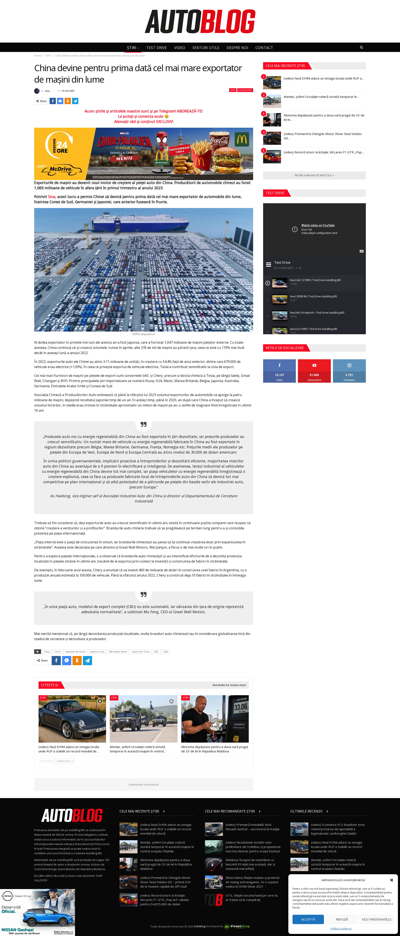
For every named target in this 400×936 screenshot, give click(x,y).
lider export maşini (118, 651)
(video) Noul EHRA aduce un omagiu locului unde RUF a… (324, 78)
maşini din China (140, 651)
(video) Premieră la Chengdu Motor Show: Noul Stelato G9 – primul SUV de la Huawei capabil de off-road (165, 881)
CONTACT (264, 47)
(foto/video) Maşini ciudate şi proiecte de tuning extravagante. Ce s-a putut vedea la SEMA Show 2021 (253, 881)
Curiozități (245, 90)
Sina (51, 196)
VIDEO (179, 47)
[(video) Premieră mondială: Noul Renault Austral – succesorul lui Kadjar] (214, 829)
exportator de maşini (75, 651)
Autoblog (199, 926)
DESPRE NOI (237, 47)
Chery (47, 651)
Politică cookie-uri (341, 928)
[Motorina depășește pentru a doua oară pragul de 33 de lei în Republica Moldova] (215, 719)
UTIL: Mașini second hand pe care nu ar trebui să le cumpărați (252, 897)
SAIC (156, 651)
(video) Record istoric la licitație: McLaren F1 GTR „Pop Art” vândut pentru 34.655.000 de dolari (164, 899)
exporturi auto (97, 651)
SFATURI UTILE (205, 47)
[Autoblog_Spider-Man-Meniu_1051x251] (143, 153)
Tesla (166, 651)
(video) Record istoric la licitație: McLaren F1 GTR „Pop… (324, 152)
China (58, 651)
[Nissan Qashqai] (37, 912)
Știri (232, 90)
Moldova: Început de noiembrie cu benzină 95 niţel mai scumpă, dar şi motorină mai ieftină (250, 864)
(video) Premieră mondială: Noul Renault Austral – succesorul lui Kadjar (253, 826)
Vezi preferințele (376, 919)
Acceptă (308, 919)
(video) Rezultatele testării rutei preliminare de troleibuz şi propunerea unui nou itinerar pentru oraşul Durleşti (253, 846)
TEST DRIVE (156, 47)
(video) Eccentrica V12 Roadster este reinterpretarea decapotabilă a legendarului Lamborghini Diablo (338, 828)
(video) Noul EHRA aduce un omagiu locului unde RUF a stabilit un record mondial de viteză (165, 828)
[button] (392, 880)
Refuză (342, 919)
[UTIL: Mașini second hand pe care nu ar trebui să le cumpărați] (214, 900)
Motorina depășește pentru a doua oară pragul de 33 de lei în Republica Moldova (166, 864)
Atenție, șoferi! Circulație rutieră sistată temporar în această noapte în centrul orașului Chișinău (167, 846)
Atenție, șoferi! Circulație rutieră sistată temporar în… (321, 97)
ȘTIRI (131, 47)
